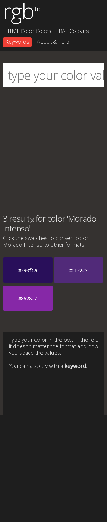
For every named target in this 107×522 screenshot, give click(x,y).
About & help (53, 41)
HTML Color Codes (28, 30)
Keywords (17, 41)
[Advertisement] (53, 146)
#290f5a (27, 270)
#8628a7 (27, 298)
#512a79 (78, 270)
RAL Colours (74, 30)
